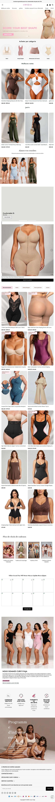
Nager (46, 8)
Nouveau (14, 8)
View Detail (7, 217)
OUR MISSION (6, 680)
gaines (21, 8)
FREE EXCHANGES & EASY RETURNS (11, 683)
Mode (52, 8)
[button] (2, 5)
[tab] (26, 36)
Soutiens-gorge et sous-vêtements (34, 8)
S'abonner (49, 788)
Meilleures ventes (5, 8)
